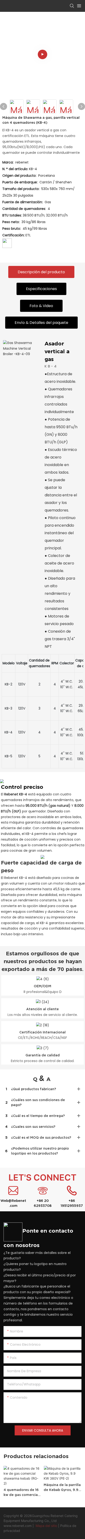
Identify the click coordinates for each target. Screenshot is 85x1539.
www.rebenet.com (18, 1526)
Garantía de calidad (43, 1055)
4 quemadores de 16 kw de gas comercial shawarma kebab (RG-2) (21, 1492)
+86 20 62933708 (42, 1203)
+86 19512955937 (72, 1203)
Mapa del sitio (46, 1526)
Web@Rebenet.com (13, 1203)
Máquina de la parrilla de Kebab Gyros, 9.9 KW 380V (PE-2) (62, 1487)
